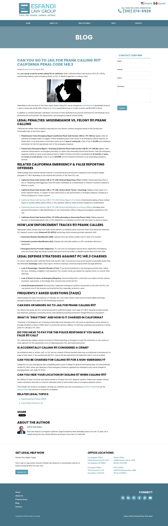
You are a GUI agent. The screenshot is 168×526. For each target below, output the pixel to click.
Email (120, 78)
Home (28, 23)
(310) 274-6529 (137, 11)
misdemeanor (88, 105)
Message (121, 86)
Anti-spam (149, 516)
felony (54, 108)
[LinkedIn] (128, 498)
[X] (123, 498)
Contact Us (21, 472)
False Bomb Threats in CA (32, 403)
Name (120, 61)
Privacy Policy (139, 516)
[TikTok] (145, 498)
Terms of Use (128, 516)
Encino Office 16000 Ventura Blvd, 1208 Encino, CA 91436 (124, 460)
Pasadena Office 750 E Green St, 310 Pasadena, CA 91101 (96, 470)
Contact (138, 23)
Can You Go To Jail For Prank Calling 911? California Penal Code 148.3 (59, 62)
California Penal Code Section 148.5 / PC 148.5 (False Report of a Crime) (51, 200)
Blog (113, 23)
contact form (22, 389)
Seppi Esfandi (29, 69)
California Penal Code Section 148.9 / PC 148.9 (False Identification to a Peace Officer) (56, 207)
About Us (53, 23)
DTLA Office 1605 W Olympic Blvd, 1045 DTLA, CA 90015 (125, 470)
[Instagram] (134, 498)
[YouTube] (150, 498)
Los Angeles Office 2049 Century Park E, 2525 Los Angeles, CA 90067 (98, 460)
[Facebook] (139, 498)
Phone (120, 69)
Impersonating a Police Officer (33, 399)
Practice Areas (84, 23)
